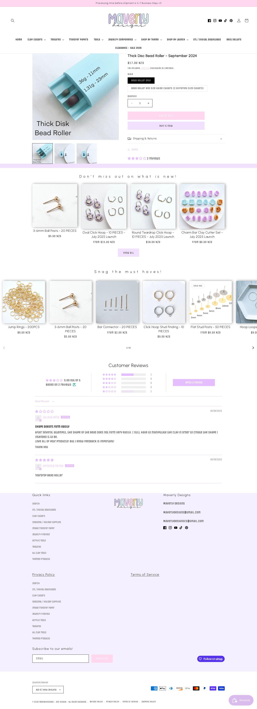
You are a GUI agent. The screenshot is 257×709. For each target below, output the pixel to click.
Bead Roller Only (141, 80)
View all (128, 252)
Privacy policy (112, 702)
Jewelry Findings (41, 534)
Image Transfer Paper (43, 528)
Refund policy (96, 702)
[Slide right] (253, 348)
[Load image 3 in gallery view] (87, 153)
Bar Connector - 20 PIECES (117, 327)
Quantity (132, 96)
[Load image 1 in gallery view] (42, 153)
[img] (44, 411)
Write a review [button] (193, 382)
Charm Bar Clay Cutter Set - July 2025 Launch (202, 234)
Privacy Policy (43, 574)
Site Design (61, 702)
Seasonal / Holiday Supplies (46, 522)
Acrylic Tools (39, 540)
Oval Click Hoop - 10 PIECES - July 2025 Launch (104, 234)
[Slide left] (4, 348)
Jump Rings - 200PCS (24, 327)
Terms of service (130, 702)
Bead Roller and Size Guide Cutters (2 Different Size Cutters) (167, 88)
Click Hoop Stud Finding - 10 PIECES (164, 329)
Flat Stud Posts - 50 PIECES (210, 327)
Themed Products (41, 559)
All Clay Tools (39, 552)
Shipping (145, 68)
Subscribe (102, 658)
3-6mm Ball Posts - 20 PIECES (55, 231)
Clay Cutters (38, 516)
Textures (36, 546)
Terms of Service (145, 574)
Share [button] (135, 149)
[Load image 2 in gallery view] (64, 153)
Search (36, 503)
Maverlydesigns (47, 702)
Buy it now (166, 125)
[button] (12, 20)
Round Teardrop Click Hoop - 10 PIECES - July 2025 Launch (153, 234)
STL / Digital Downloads (44, 509)
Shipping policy (149, 702)
